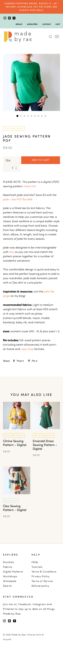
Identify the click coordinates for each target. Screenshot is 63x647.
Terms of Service (42, 581)
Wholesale (9, 581)
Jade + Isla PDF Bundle (17, 199)
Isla (11, 252)
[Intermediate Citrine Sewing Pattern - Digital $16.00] (16, 431)
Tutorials (36, 566)
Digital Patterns (13, 571)
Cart (57, 23)
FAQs (34, 562)
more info (30, 186)
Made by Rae (18, 634)
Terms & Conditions (43, 571)
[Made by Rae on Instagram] (5, 18)
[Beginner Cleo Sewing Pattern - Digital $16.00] (16, 496)
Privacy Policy (40, 576)
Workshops (10, 576)
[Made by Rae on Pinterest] (10, 18)
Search (7, 585)
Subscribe (32, 23)
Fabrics (7, 566)
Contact (46, 23)
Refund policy (40, 585)
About (19, 23)
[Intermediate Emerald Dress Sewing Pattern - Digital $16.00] (46, 431)
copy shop (27, 349)
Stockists (8, 562)
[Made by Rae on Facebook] (14, 18)
